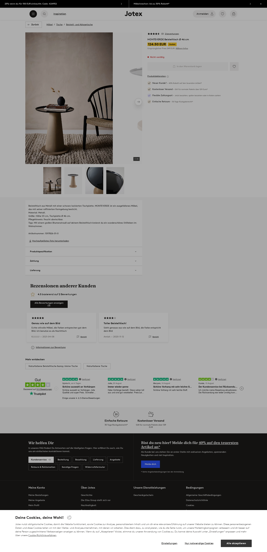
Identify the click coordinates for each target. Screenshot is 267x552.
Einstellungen (169, 543)
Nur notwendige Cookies (199, 543)
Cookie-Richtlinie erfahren (42, 535)
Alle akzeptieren (236, 543)
